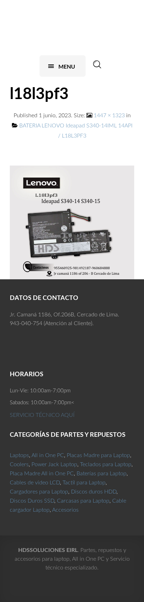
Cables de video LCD (35, 482)
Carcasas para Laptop (83, 501)
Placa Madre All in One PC (42, 473)
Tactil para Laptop (84, 482)
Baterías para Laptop (102, 473)
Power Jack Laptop (54, 464)
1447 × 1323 (109, 115)
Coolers (19, 464)
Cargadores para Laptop (39, 492)
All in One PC (47, 455)
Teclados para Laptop (105, 464)
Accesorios (65, 510)
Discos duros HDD (93, 492)
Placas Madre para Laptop (98, 455)
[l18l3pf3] (72, 222)
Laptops (19, 455)
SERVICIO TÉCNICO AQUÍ (42, 415)
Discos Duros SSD (32, 501)
